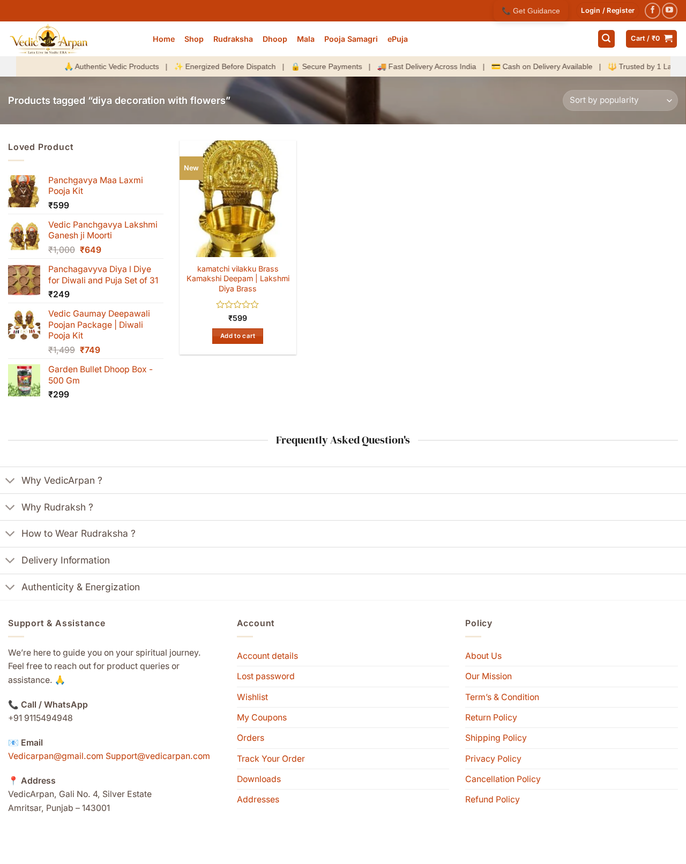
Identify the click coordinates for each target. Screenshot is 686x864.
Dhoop (275, 38)
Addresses (258, 799)
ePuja (397, 38)
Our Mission (488, 676)
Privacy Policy (493, 759)
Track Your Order (271, 759)
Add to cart (238, 336)
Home (164, 38)
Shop (194, 38)
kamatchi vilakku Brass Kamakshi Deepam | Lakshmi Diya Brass (238, 278)
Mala (306, 38)
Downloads (259, 779)
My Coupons (262, 717)
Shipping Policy (496, 738)
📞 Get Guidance (531, 10)
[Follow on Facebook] (652, 10)
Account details (267, 656)
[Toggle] (10, 481)
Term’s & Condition (502, 697)
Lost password (266, 676)
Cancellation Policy (503, 779)
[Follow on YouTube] (669, 10)
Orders (250, 738)
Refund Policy (492, 799)
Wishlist (252, 697)
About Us (483, 656)
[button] (607, 10)
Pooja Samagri (351, 38)
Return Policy (491, 717)
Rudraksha (233, 38)
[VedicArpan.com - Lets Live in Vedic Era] (72, 38)
